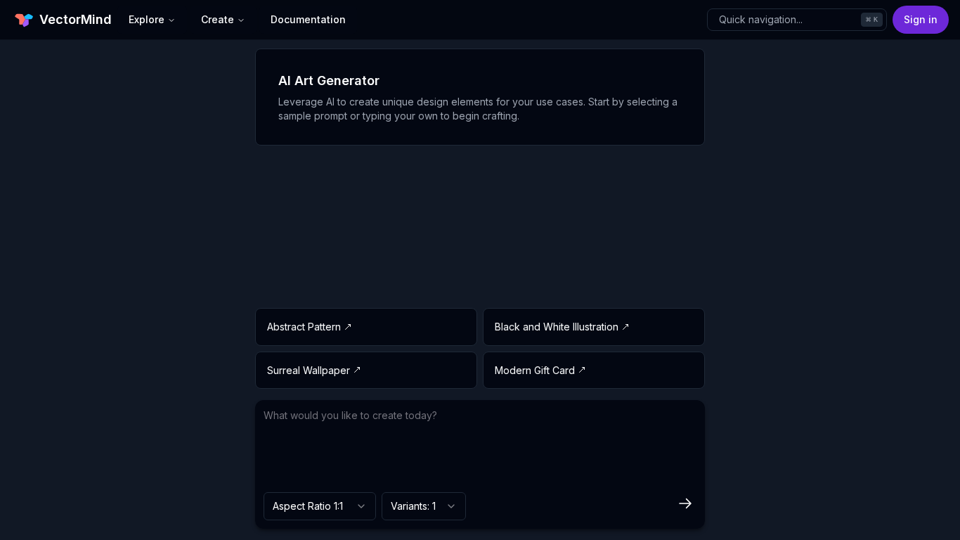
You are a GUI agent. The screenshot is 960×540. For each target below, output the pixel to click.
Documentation (308, 19)
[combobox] (320, 506)
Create (217, 19)
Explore (146, 19)
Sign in (921, 19)
